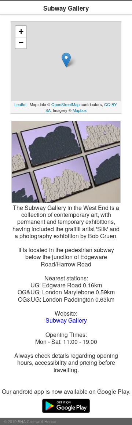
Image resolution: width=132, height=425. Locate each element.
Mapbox (80, 110)
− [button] (21, 42)
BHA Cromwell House (37, 421)
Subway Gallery (66, 320)
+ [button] (21, 31)
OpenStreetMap (65, 104)
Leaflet (20, 104)
